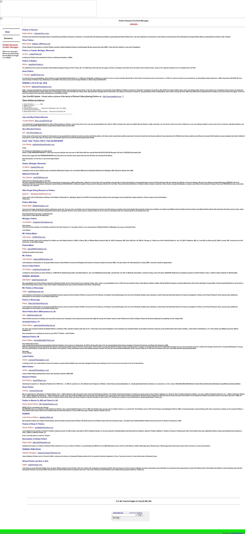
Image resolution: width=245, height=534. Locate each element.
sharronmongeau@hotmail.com (49, 453)
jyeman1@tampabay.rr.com (39, 360)
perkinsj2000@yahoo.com (43, 259)
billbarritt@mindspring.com (41, 87)
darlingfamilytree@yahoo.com (43, 144)
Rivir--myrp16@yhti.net (43, 121)
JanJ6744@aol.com (40, 177)
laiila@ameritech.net (39, 280)
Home (7, 32)
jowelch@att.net (35, 54)
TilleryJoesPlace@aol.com (38, 303)
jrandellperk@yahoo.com (44, 428)
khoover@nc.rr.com (41, 33)
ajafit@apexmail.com (36, 291)
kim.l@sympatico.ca (34, 133)
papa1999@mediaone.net (37, 249)
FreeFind (139, 512)
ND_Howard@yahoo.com (48, 404)
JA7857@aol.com (38, 237)
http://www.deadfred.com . (112, 96)
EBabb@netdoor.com (40, 206)
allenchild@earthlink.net (41, 442)
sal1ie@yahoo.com (35, 465)
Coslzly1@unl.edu (36, 391)
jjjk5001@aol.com (37, 75)
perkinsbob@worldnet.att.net (44, 325)
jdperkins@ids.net (46, 417)
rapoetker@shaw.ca (35, 64)
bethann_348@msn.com (41, 44)
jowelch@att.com (37, 167)
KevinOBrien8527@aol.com (44, 340)
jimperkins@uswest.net (41, 269)
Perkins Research (237, 533)
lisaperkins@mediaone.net (43, 222)
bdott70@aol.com (39, 380)
